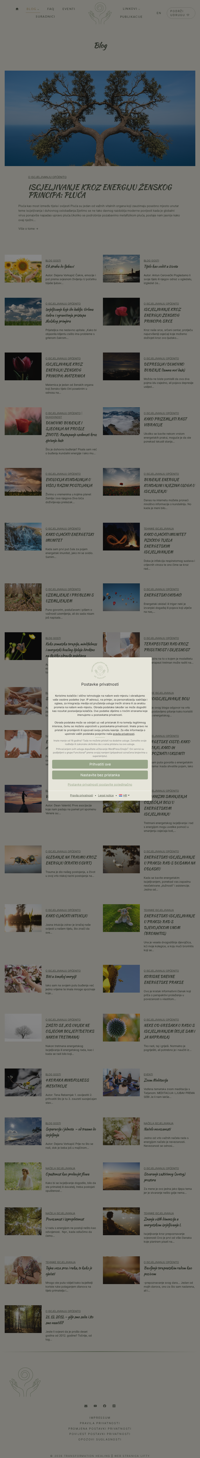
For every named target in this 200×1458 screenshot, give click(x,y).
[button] (100, 775)
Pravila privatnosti (81, 795)
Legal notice (106, 795)
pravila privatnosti (123, 733)
